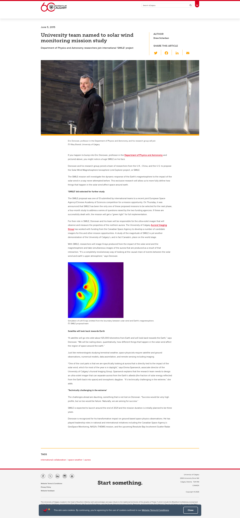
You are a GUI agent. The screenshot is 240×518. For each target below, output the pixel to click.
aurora (87, 459)
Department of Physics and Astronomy (143, 155)
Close (190, 510)
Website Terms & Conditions (155, 510)
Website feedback (47, 490)
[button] (157, 52)
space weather (75, 459)
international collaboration (53, 459)
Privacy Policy (46, 487)
